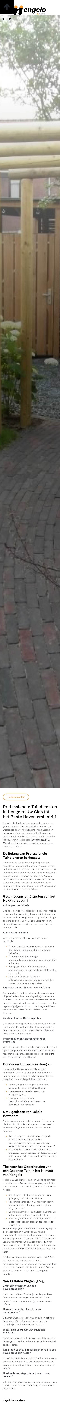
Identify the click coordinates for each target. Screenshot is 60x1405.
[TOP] (7, 7)
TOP (7, 19)
